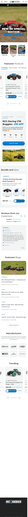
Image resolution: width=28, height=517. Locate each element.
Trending (4, 68)
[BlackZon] (14, 346)
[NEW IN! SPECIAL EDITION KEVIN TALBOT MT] (13, 24)
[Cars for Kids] (21, 51)
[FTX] (22, 346)
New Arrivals (13, 68)
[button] (2, 39)
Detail (21, 96)
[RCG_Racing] (5, 346)
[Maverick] (22, 354)
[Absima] (14, 354)
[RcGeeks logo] (13, 502)
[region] (13, 238)
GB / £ (5, 1)
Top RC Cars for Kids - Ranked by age (14, 317)
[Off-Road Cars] (13, 51)
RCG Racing (22, 68)
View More (13, 103)
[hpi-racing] (5, 354)
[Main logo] (14, 2)
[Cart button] (26, 2)
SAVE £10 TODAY (13, 143)
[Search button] (23, 2)
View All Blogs (13, 325)
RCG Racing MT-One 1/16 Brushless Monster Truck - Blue (14, 88)
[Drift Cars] (4, 51)
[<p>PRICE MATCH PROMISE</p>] (14, 5)
